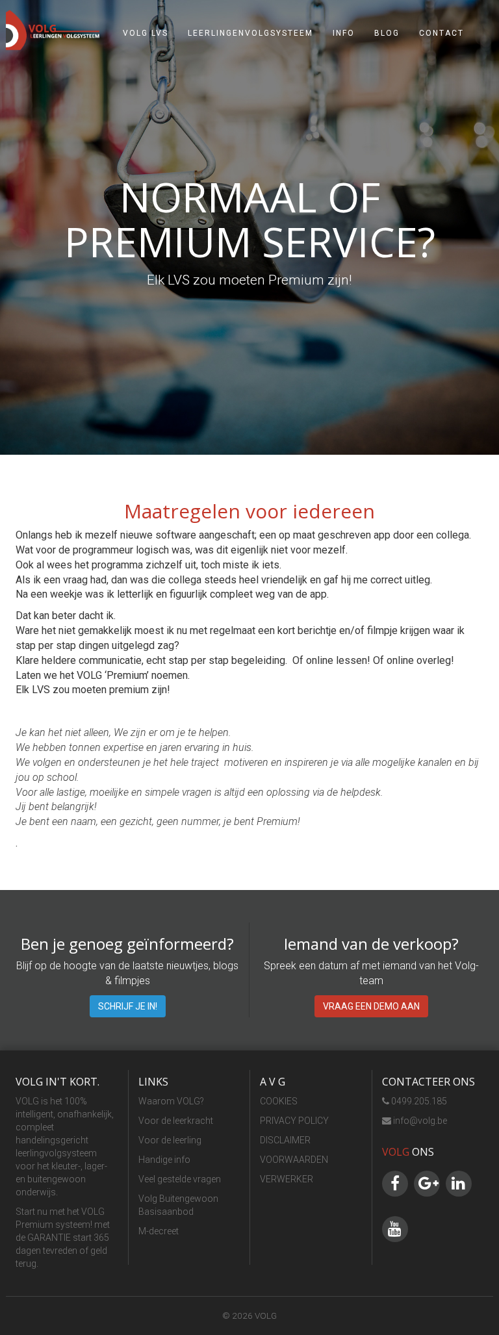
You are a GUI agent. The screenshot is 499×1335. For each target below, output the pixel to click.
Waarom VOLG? (171, 1101)
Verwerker (286, 1179)
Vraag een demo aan (371, 1006)
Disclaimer (285, 1140)
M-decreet (158, 1231)
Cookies (279, 1101)
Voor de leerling (169, 1140)
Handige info (164, 1159)
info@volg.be (419, 1120)
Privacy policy (294, 1120)
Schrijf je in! (127, 1006)
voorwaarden (294, 1159)
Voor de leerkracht (175, 1120)
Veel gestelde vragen (179, 1179)
